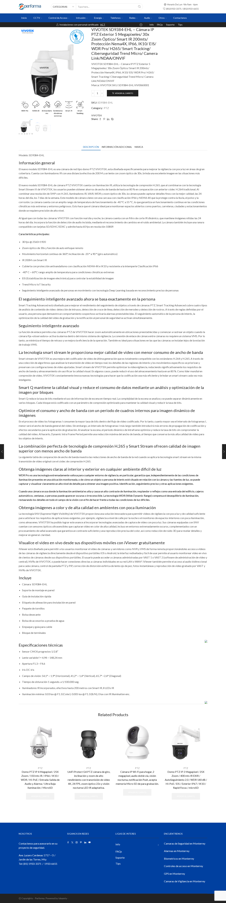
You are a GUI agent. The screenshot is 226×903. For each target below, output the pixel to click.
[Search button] (139, 6)
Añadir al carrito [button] (40, 796)
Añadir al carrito (124, 93)
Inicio (24, 17)
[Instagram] (77, 842)
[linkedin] (108, 119)
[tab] (91, 147)
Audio (147, 17)
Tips (180, 24)
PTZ (106, 107)
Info (151, 24)
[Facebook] (100, 119)
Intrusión (81, 17)
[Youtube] (89, 842)
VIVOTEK (96, 115)
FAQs (160, 24)
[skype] (111, 119)
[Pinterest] (104, 119)
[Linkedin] (85, 842)
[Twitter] (72, 842)
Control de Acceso (57, 17)
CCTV (36, 17)
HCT (102, 24)
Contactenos (180, 17)
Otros (161, 17)
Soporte (170, 24)
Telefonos (115, 17)
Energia (98, 17)
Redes (132, 17)
